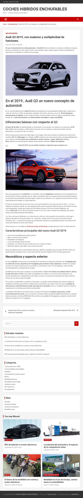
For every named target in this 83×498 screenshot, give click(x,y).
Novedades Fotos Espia (12, 382)
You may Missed (12, 416)
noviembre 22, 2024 (11, 447)
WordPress (75, 494)
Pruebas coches (10, 384)
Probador (19, 44)
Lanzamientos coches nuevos (15, 374)
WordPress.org (9, 409)
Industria (7, 372)
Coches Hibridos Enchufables (14, 369)
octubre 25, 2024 (49, 450)
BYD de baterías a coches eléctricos (17, 337)
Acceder (7, 402)
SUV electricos (9, 387)
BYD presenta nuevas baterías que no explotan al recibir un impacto (27, 354)
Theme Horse (51, 494)
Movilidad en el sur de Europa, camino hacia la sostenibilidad (25, 350)
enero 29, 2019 (10, 44)
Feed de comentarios (12, 407)
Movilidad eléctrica (11, 379)
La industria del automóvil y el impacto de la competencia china (26, 341)
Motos (7, 377)
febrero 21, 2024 (10, 485)
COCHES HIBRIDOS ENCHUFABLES (35, 9)
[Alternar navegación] (5, 19)
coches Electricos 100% (12, 366)
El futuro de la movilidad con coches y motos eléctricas (23, 346)
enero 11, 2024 (48, 485)
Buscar (76, 323)
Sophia (56, 485)
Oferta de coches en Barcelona (37, 226)
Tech (20, 447)
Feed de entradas (10, 404)
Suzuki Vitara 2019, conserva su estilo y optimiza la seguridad (21, 311)
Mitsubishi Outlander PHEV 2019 (64, 310)
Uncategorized (11, 33)
